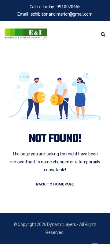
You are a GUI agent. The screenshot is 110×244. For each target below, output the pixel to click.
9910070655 (68, 6)
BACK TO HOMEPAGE (55, 184)
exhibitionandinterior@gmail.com (62, 14)
